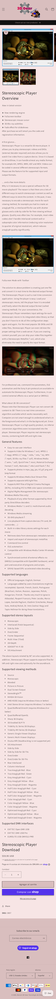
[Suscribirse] (43, 938)
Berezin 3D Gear (22, 995)
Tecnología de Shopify (36, 995)
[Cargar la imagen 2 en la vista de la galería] (28, 77)
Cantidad (5, 869)
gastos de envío (10, 859)
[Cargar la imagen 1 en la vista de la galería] (11, 77)
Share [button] (7, 906)
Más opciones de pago (28, 898)
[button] (3, 9)
